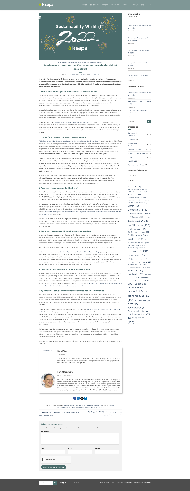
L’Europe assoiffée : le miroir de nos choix (139, 27)
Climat (133, 205)
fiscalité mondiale (74, 407)
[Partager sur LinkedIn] (85, 398)
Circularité (131, 139)
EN (151, 5)
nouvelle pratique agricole (140, 281)
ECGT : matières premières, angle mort (137, 111)
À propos (83, 5)
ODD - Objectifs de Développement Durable (137, 288)
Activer (125, 5)
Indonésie (145, 262)
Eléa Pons (83, 74)
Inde (134, 262)
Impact (130, 157)
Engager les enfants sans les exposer (138, 64)
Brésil (132, 194)
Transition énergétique (136, 165)
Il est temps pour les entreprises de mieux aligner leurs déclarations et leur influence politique (69, 252)
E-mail (70, 448)
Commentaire (45, 431)
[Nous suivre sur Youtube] (65, 483)
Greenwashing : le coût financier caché (139, 102)
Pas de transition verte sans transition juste (138, 76)
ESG (67, 407)
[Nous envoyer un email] (61, 483)
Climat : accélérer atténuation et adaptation (139, 39)
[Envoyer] (149, 121)
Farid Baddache (94, 74)
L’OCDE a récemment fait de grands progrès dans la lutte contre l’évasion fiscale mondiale (68, 141)
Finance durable (134, 255)
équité (64, 407)
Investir (105, 5)
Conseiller (94, 5)
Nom (43, 448)
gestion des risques (138, 259)
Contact (76, 483)
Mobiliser (115, 5)
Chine (142, 202)
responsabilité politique (90, 407)
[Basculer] (150, 134)
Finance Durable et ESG (94, 62)
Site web (98, 448)
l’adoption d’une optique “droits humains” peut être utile (73, 122)
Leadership (136, 274)
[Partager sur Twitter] (78, 398)
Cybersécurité (138, 217)
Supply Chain (143, 300)
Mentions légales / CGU (107, 482)
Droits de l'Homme (80, 62)
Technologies (137, 307)
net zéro (81, 407)
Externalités (138, 251)
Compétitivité (138, 209)
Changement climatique (132, 134)
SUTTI (102, 407)
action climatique (137, 186)
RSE (99, 407)
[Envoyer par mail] (82, 398)
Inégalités (139, 270)
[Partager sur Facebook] (74, 398)
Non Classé (132, 161)
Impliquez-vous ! (138, 5)
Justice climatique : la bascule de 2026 (139, 51)
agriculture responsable (135, 189)
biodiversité (142, 192)
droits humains (137, 229)
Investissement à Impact (138, 265)
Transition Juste (141, 314)
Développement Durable (66, 62)
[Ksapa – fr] (46, 5)
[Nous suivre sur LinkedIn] (63, 483)
